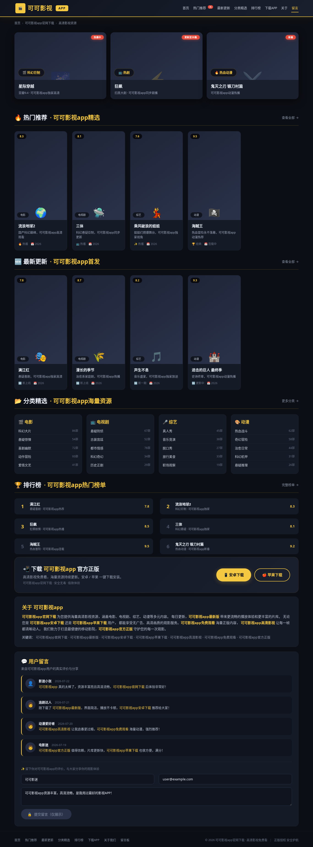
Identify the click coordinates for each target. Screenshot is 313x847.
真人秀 (192, 431)
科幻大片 (48, 431)
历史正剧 (120, 465)
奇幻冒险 (265, 439)
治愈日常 (265, 448)
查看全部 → (290, 117)
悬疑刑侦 (120, 431)
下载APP (271, 8)
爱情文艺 (48, 465)
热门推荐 (202, 7)
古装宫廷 (120, 439)
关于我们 (110, 840)
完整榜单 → (290, 485)
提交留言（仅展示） (46, 814)
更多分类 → (290, 401)
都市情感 (120, 448)
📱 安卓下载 (234, 574)
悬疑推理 (265, 465)
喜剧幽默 (48, 448)
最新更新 (223, 8)
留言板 (125, 840)
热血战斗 (265, 431)
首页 (186, 8)
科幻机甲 (265, 456)
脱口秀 (192, 448)
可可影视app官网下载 (39, 23)
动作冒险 (48, 456)
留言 (295, 8)
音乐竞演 (192, 439)
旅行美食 (192, 456)
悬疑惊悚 (48, 439)
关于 (284, 8)
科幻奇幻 (120, 456)
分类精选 (240, 8)
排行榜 (256, 8)
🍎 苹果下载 (272, 574)
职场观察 (192, 465)
